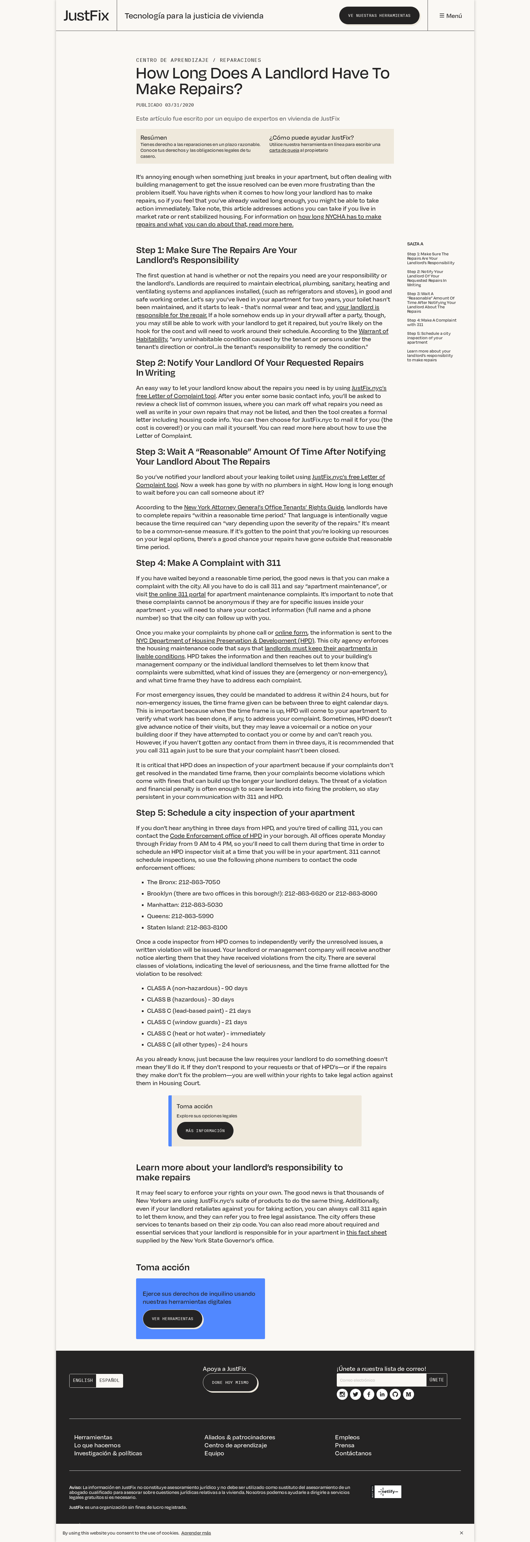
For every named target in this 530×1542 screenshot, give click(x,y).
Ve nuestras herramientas (379, 15)
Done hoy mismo (230, 1382)
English (83, 1380)
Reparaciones (240, 60)
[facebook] (368, 1394)
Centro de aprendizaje (172, 60)
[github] (395, 1394)
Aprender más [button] (196, 1533)
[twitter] (355, 1394)
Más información (205, 1130)
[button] (451, 15)
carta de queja (284, 150)
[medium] (408, 1394)
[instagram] (342, 1394)
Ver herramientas (173, 1318)
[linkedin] (382, 1394)
